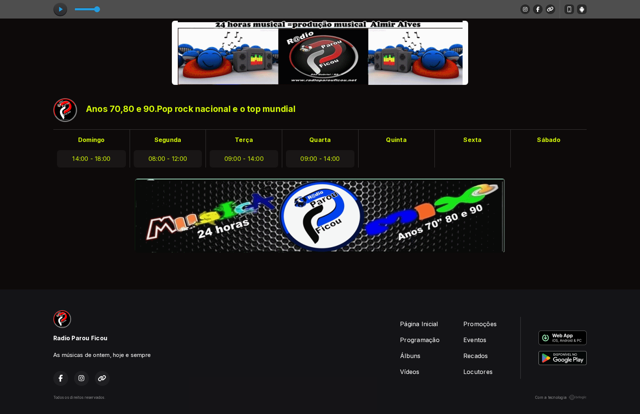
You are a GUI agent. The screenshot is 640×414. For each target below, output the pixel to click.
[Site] (550, 9)
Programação (420, 340)
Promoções (480, 324)
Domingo (91, 139)
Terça (244, 139)
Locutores (478, 371)
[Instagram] (525, 9)
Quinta (396, 139)
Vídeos (409, 371)
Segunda (167, 139)
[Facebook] (538, 9)
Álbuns (410, 356)
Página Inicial (419, 324)
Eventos (475, 340)
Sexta (472, 139)
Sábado (548, 139)
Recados (475, 356)
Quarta (320, 139)
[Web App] (569, 9)
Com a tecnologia (551, 397)
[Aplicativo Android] (582, 9)
